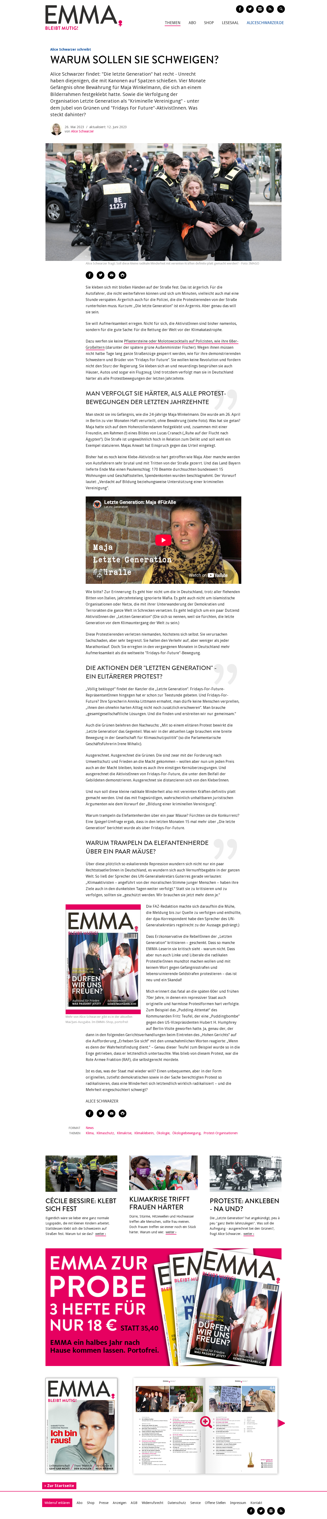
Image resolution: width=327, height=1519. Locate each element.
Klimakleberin (144, 1133)
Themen (172, 23)
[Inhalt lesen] (206, 1422)
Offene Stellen (215, 1503)
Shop (209, 23)
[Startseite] (83, 17)
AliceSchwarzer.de (265, 23)
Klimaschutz (105, 1133)
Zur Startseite (60, 1485)
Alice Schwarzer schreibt (70, 49)
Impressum (238, 1503)
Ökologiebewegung (186, 1133)
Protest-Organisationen (220, 1133)
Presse (103, 1503)
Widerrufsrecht (152, 1503)
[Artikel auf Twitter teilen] (100, 275)
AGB (134, 1503)
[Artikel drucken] (122, 275)
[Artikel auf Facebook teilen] (89, 275)
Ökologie (163, 1133)
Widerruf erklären (57, 1503)
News (90, 1128)
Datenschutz (177, 1503)
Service (195, 1503)
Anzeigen (119, 1503)
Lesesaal (230, 23)
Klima (90, 1133)
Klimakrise (124, 1133)
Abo (192, 23)
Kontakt (256, 1503)
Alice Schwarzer (82, 131)
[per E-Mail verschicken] (111, 275)
